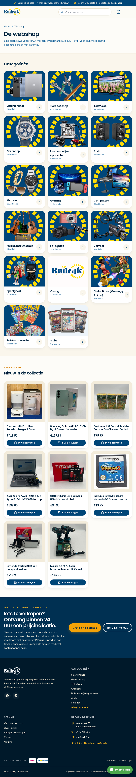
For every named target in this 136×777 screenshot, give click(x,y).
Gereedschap (78, 679)
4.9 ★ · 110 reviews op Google (91, 743)
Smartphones (78, 674)
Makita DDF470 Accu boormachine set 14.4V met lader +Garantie (66, 569)
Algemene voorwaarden (77, 771)
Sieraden (75, 702)
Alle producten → (81, 707)
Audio (74, 697)
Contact (8, 737)
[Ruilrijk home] (12, 12)
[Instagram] (16, 695)
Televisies (76, 684)
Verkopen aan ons (13, 723)
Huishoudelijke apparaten (84, 693)
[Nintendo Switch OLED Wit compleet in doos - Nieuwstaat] (24, 541)
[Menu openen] (128, 12)
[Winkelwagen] (118, 12)
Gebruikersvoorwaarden (102, 771)
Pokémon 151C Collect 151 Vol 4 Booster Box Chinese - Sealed (111, 427)
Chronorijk (76, 688)
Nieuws (8, 741)
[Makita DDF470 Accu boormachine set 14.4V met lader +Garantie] (68, 541)
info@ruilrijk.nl (83, 737)
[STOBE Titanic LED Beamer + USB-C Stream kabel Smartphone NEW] (68, 471)
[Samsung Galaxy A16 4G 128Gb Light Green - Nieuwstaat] (68, 401)
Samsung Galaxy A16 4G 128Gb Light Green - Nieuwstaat (68, 427)
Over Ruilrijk (10, 727)
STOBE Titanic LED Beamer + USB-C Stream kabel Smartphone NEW (66, 499)
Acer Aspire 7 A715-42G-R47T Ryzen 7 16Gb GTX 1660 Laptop (24, 497)
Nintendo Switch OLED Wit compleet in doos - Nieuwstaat (22, 569)
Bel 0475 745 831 (117, 627)
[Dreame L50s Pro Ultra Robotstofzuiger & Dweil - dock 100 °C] (24, 401)
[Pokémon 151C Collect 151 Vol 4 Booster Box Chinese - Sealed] (111, 401)
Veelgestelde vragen (15, 732)
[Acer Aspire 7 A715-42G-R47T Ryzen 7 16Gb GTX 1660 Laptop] (24, 471)
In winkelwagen (26, 442)
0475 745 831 (83, 731)
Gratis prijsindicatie (85, 627)
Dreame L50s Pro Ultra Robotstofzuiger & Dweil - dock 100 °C (22, 429)
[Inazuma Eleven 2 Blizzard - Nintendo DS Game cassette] (111, 471)
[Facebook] (7, 695)
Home (7, 26)
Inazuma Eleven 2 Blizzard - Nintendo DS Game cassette (110, 497)
